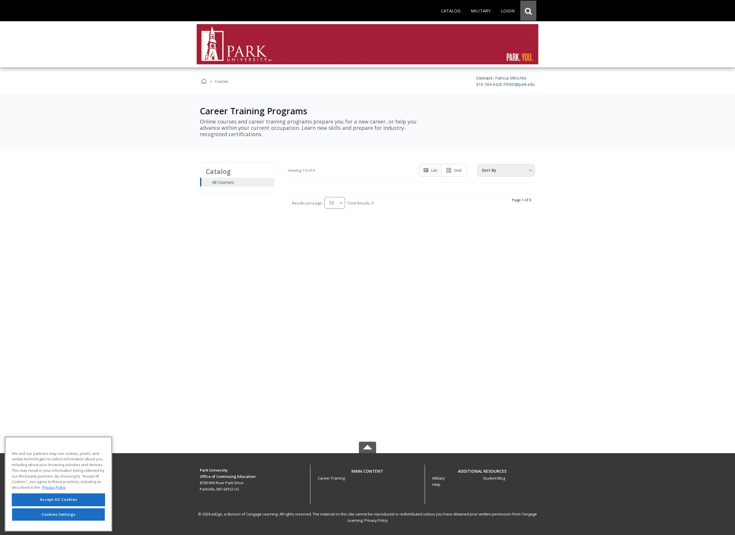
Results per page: (307, 203)
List (434, 170)
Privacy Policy (376, 520)
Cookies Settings (59, 514)
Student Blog (494, 478)
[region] (58, 484)
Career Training (331, 478)
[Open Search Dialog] (528, 11)
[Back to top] (367, 474)
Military (438, 478)
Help (436, 484)
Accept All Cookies (58, 499)
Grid (457, 170)
